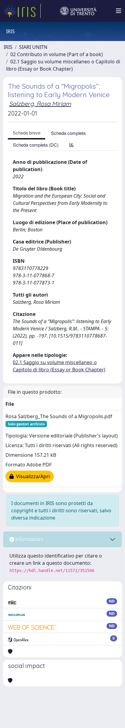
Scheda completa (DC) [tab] (36, 144)
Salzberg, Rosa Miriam (40, 103)
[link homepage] (22, 11)
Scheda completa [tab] (68, 133)
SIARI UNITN (33, 47)
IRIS (8, 47)
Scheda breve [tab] (26, 132)
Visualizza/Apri (32, 476)
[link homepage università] (78, 11)
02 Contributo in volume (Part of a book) (56, 54)
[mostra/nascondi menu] (118, 11)
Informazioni (28, 539)
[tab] (71, 145)
